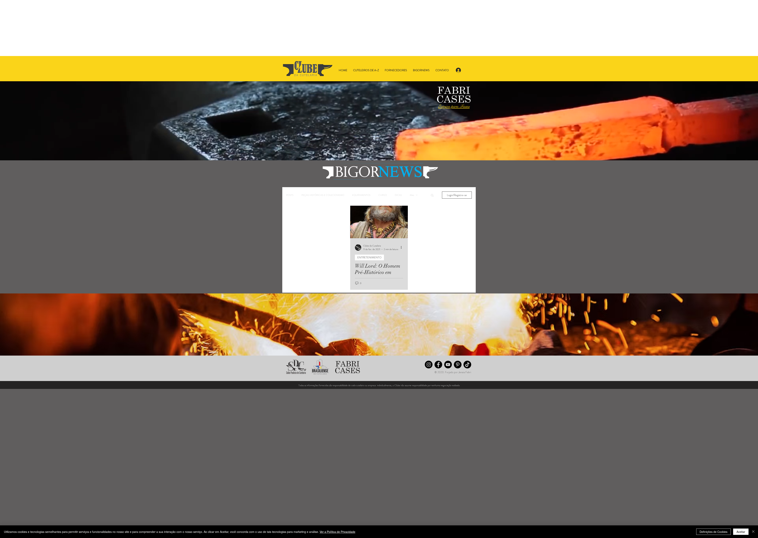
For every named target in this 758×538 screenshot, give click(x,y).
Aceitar (740, 532)
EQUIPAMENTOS (361, 195)
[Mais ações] (402, 247)
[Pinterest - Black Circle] (458, 364)
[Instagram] (428, 364)
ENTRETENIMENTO (369, 257)
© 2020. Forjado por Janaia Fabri (452, 372)
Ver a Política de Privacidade (337, 532)
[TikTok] (467, 364)
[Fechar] (753, 532)
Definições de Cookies (713, 532)
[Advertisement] (118, 28)
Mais (412, 195)
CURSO (382, 195)
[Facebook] (438, 364)
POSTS (290, 195)
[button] (432, 195)
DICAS (398, 195)
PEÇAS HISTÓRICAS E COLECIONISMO (322, 195)
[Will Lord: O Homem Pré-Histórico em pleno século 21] (379, 222)
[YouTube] (448, 364)
